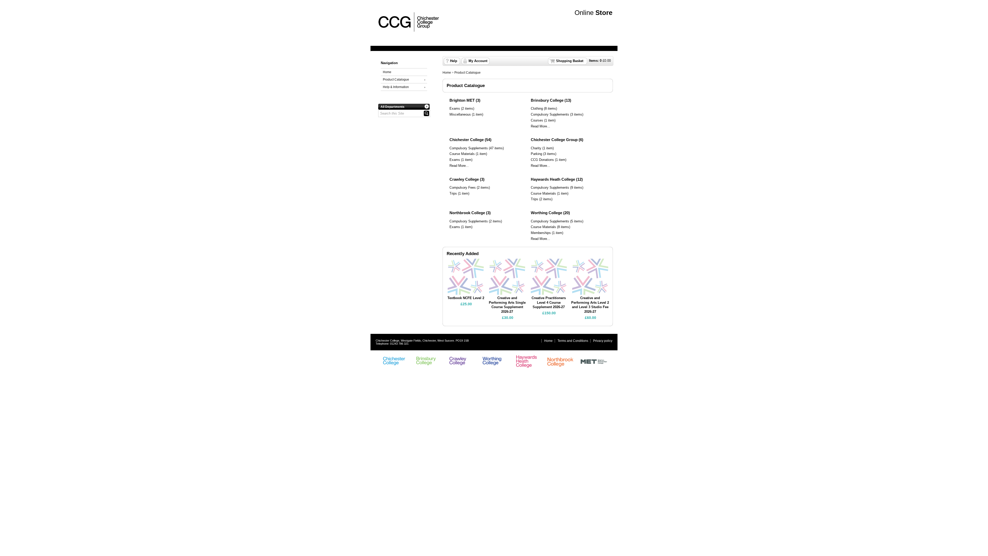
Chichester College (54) (470, 139)
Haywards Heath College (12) (557, 179)
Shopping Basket (569, 61)
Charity (536, 148)
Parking (536, 154)
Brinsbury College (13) (551, 100)
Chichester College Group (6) (557, 139)
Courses (537, 120)
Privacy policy (602, 341)
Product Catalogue (396, 79)
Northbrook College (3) (470, 213)
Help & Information (396, 87)
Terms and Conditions (573, 341)
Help (453, 61)
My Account (478, 61)
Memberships (541, 233)
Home (387, 72)
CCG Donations (542, 160)
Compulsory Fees (462, 187)
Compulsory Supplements (550, 114)
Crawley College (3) (466, 179)
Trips (453, 193)
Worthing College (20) (550, 213)
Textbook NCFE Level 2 (465, 298)
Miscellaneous (460, 114)
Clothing (537, 108)
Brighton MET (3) (464, 100)
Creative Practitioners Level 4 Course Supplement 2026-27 (549, 302)
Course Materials (462, 154)
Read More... (540, 126)
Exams (454, 108)
